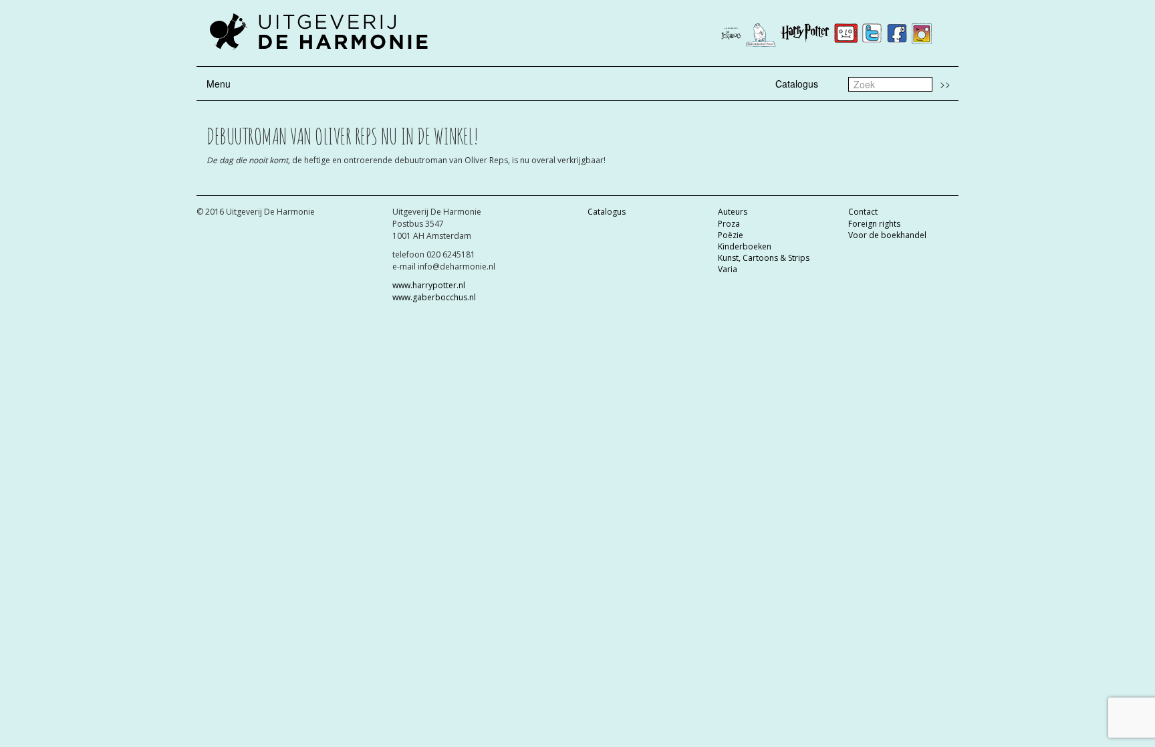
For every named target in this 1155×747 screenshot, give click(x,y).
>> (945, 83)
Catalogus (796, 83)
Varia (727, 269)
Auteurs (732, 211)
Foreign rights (874, 223)
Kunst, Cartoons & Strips (763, 257)
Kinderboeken (744, 246)
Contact (863, 211)
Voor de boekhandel (887, 235)
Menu (219, 83)
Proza (729, 223)
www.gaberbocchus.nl (434, 297)
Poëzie (730, 235)
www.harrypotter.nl (428, 285)
